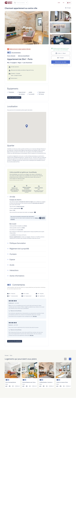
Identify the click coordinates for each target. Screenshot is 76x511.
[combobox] (21, 3)
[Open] (27, 3)
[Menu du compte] (68, 2)
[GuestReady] (8, 2)
